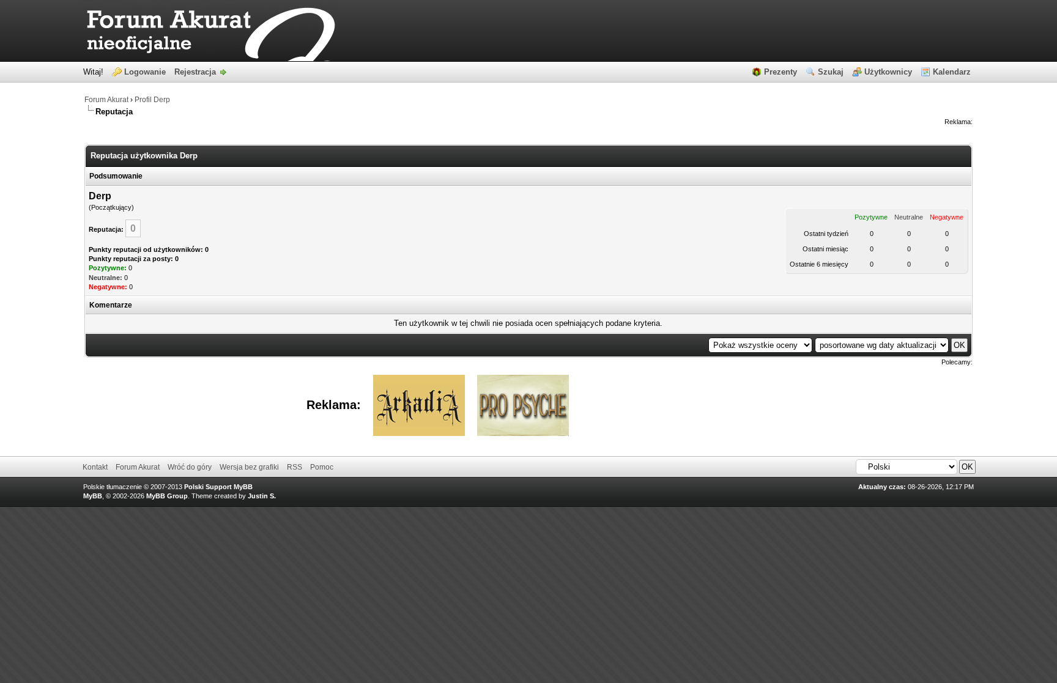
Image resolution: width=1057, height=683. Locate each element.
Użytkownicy (888, 71)
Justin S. (262, 496)
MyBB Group (167, 496)
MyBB (92, 496)
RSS (294, 467)
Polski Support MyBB (218, 486)
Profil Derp (152, 99)
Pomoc (321, 467)
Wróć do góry (190, 467)
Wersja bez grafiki (249, 467)
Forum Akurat (106, 99)
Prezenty (780, 71)
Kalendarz (952, 71)
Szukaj (831, 71)
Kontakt (95, 467)
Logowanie (145, 71)
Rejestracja (195, 71)
